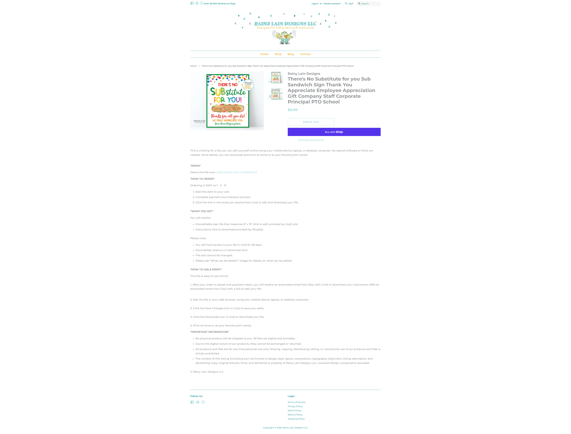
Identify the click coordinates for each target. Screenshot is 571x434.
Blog (290, 54)
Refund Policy (295, 414)
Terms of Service (296, 402)
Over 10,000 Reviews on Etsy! (220, 3)
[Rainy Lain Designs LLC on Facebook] (192, 4)
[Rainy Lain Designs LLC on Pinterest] (197, 4)
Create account (332, 3)
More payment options (311, 139)
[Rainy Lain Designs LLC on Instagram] (201, 4)
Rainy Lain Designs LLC (295, 427)
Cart (351, 3)
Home (264, 54)
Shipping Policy (296, 419)
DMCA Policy (294, 410)
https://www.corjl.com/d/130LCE (236, 172)
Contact (305, 54)
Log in (315, 3)
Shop (277, 54)
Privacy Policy (295, 406)
